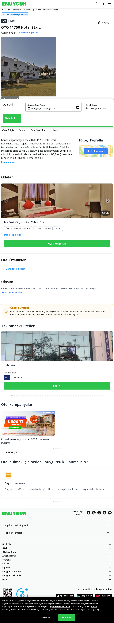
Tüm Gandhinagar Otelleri (16, 14)
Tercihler (46, 617)
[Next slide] (108, 201)
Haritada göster (97, 151)
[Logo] (14, 4)
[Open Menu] (110, 4)
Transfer (6, 559)
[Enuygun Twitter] (99, 513)
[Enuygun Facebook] (88, 513)
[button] (57, 66)
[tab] (8, 130)
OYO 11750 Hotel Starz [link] (48, 9)
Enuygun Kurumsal (11, 571)
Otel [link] (8, 9)
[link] (2, 9)
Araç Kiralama (9, 555)
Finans (5, 563)
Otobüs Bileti (9, 552)
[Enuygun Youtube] (110, 513)
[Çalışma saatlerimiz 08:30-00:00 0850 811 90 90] (96, 2)
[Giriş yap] (103, 4)
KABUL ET (66, 617)
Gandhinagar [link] (29, 9)
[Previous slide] (6, 201)
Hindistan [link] (17, 9)
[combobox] (55, 108)
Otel (4, 548)
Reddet (94, 606)
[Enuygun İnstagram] (94, 513)
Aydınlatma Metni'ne (60, 606)
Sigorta (6, 567)
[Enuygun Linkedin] (104, 513)
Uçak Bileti (7, 544)
